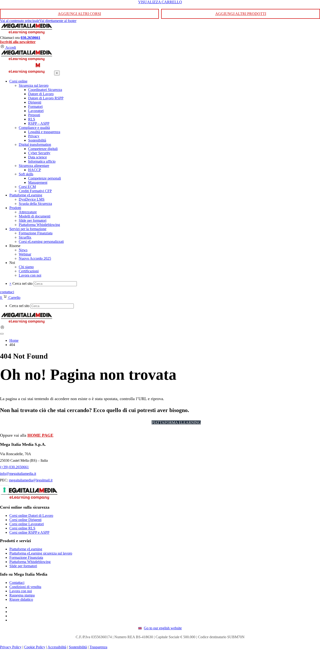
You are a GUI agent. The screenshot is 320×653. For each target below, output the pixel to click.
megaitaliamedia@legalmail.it (30, 480)
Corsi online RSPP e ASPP (29, 532)
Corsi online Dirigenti (25, 520)
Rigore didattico (21, 599)
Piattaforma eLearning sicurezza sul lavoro (40, 553)
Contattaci (16, 583)
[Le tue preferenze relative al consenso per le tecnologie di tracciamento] (4, 489)
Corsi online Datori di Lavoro (31, 516)
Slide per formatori (23, 566)
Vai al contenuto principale (19, 21)
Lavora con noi (20, 591)
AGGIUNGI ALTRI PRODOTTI (240, 14)
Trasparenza (98, 647)
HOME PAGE (40, 435)
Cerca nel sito (22, 283)
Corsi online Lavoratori (26, 524)
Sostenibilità (78, 647)
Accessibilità (57, 647)
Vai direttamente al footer (57, 21)
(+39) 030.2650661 (14, 467)
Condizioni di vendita (25, 587)
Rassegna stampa (22, 595)
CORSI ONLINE (132, 422)
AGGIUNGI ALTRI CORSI (79, 14)
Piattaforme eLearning (25, 549)
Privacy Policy (11, 647)
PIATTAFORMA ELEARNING (176, 422)
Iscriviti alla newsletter (18, 42)
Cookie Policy (34, 647)
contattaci (7, 292)
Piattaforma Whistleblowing (30, 562)
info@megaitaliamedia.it (18, 474)
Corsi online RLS (22, 528)
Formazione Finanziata (26, 557)
